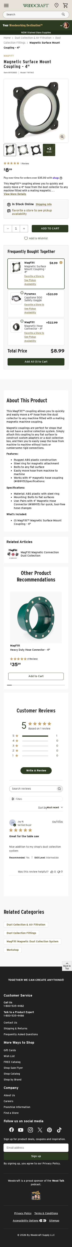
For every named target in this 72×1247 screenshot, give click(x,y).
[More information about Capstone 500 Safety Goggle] (21, 292)
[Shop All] (6, 5)
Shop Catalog (12, 1073)
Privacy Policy (51, 1163)
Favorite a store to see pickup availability (32, 212)
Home (7, 37)
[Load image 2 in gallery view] (23, 150)
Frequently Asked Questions (21, 1034)
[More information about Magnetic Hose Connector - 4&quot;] (21, 320)
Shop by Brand (12, 1079)
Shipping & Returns (15, 1028)
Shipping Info (44, 204)
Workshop (13, 949)
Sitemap (54, 1220)
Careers (8, 1101)
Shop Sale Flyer (13, 1067)
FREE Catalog (12, 1062)
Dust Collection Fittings (21, 933)
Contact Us (10, 1022)
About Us (9, 1095)
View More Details (15, 194)
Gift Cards (10, 1050)
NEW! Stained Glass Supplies (36, 32)
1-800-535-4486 (14, 1015)
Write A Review (36, 770)
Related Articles (19, 542)
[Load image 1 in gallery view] (10, 150)
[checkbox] (36, 274)
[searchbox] (32, 789)
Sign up (36, 1156)
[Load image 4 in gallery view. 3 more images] (49, 150)
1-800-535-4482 (14, 1005)
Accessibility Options (25, 1220)
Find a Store (11, 1112)
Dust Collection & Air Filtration (33, 37)
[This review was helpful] (52, 871)
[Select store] (57, 5)
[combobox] (50, 807)
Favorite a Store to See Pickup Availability (34, 280)
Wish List (9, 1056)
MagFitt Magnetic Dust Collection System (32, 941)
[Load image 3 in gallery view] (36, 150)
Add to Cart (36, 676)
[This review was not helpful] (58, 871)
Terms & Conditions (46, 1213)
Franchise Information (17, 1107)
